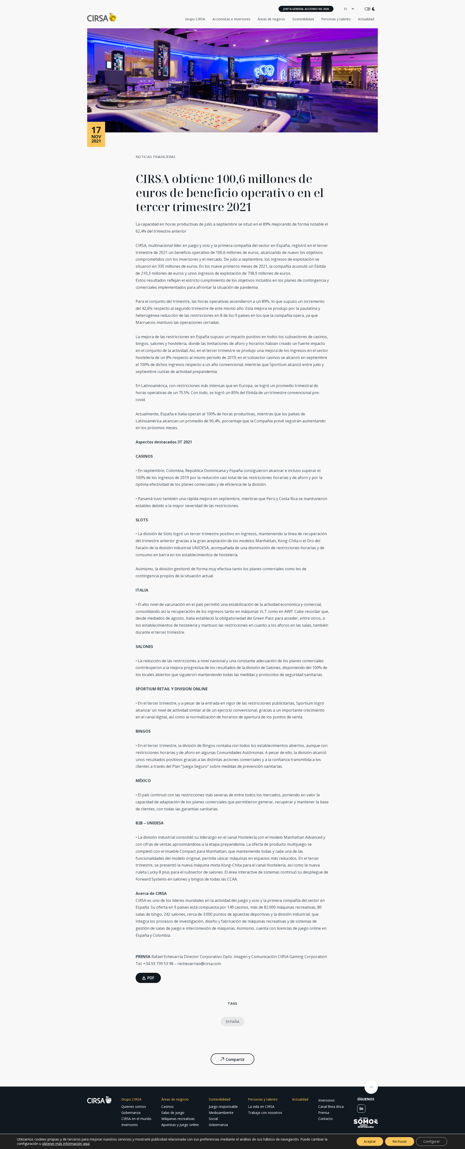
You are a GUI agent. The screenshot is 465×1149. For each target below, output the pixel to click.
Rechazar (399, 1141)
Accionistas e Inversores (231, 19)
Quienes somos (133, 1106)
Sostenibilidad (303, 19)
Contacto (325, 1118)
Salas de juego (172, 1112)
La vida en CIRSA (261, 1106)
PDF (150, 978)
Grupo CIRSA (195, 19)
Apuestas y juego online (180, 1124)
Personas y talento (336, 19)
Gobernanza (130, 1112)
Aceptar (370, 1141)
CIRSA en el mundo (136, 1118)
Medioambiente (221, 1112)
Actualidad (366, 19)
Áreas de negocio (271, 19)
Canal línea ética (331, 1106)
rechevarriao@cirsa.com (199, 963)
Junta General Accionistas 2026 (306, 9)
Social (213, 1118)
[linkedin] (361, 1108)
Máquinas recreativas (178, 1118)
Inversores (129, 1124)
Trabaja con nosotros (265, 1112)
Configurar (431, 1141)
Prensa (323, 1112)
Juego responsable (223, 1106)
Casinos (167, 1106)
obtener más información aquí (66, 1143)
